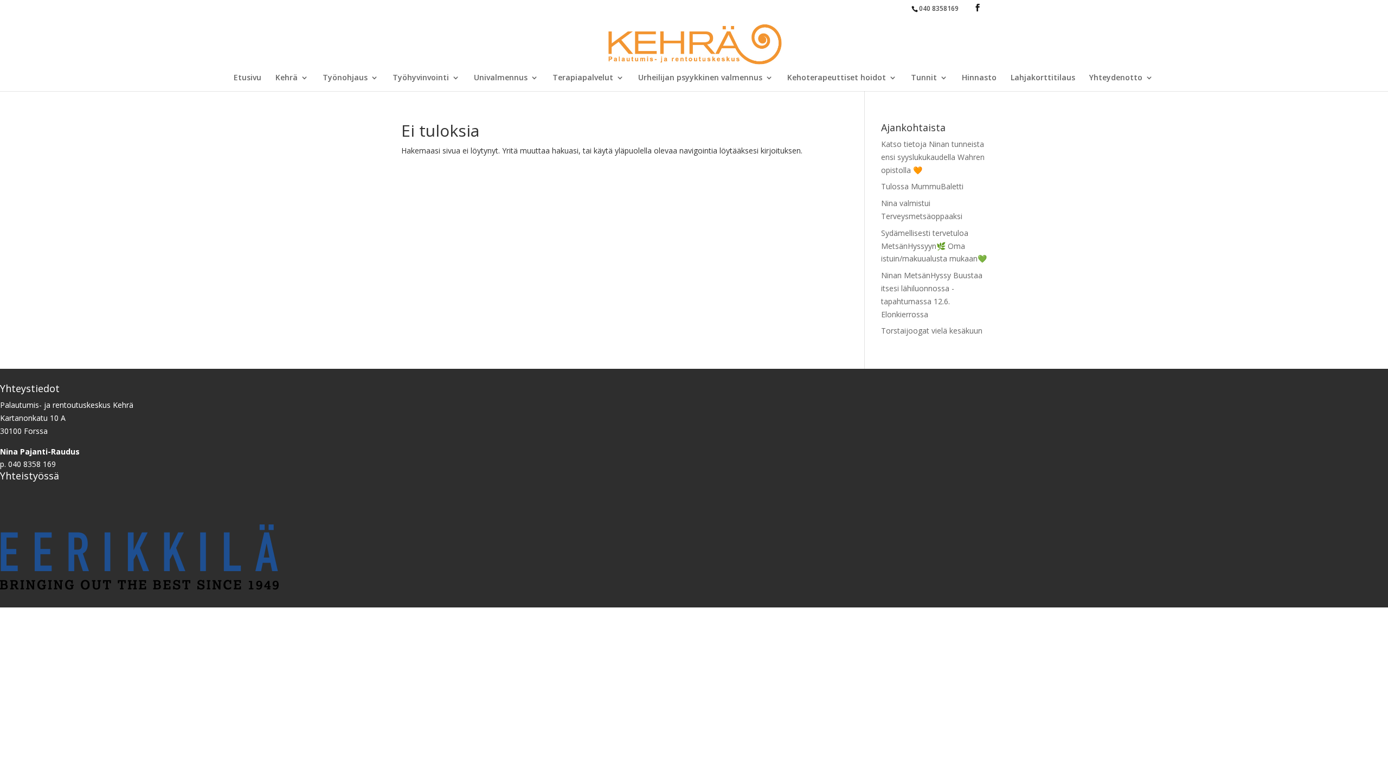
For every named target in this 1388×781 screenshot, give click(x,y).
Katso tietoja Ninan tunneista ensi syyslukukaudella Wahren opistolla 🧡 (933, 157)
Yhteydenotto (1115, 78)
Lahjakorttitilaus (1043, 78)
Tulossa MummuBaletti (922, 186)
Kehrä (286, 78)
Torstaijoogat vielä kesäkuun (931, 330)
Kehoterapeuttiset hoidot (836, 78)
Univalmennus (501, 78)
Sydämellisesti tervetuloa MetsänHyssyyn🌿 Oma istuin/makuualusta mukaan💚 (934, 246)
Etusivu (247, 78)
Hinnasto (979, 78)
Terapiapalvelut (582, 78)
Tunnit (924, 78)
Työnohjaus (345, 78)
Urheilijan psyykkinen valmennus (700, 78)
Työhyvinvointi (421, 78)
